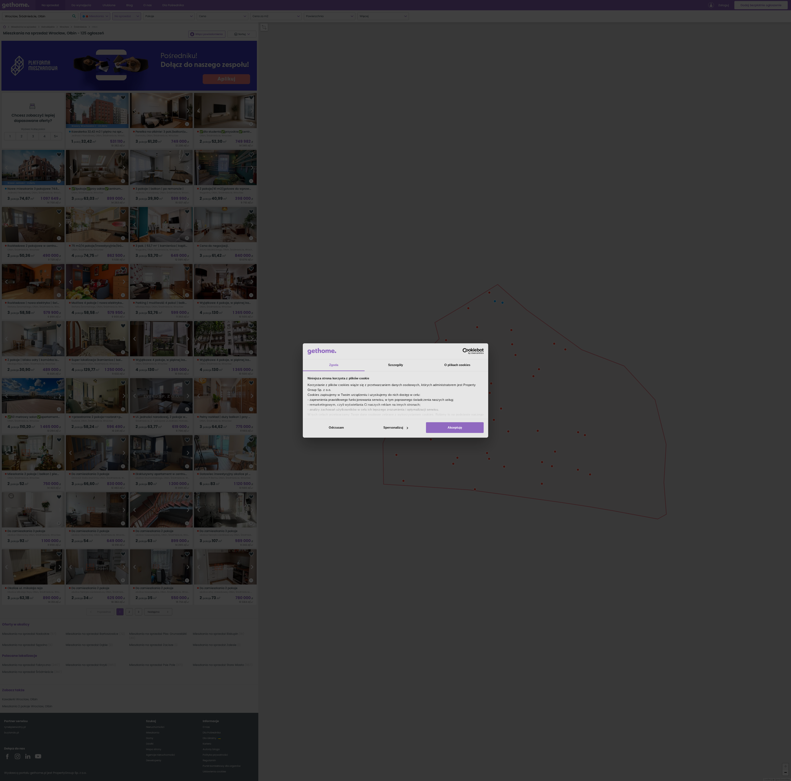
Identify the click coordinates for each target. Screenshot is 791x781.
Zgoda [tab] (333, 365)
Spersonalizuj (393, 427)
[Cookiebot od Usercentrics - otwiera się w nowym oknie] (466, 351)
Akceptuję (455, 427)
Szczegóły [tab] (395, 365)
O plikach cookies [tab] (457, 365)
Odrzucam (336, 427)
